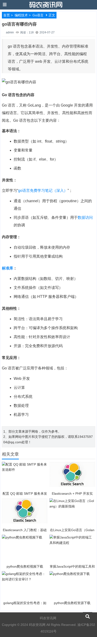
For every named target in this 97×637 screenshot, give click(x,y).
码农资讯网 (48, 618)
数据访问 (85, 217)
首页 (6, 15)
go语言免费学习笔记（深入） (43, 190)
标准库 (7, 268)
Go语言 (38, 15)
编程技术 (21, 15)
